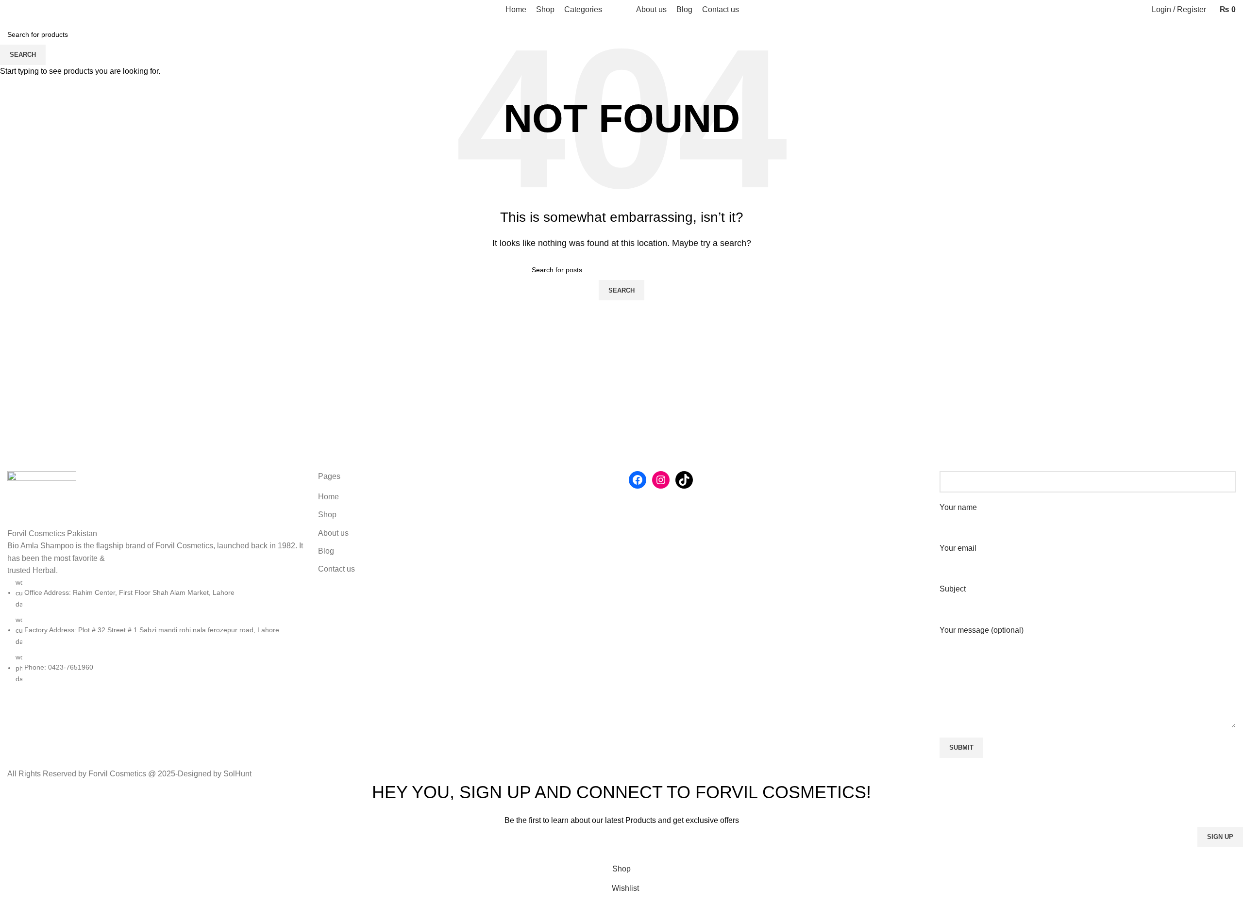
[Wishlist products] (26, 9)
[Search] (10, 9)
